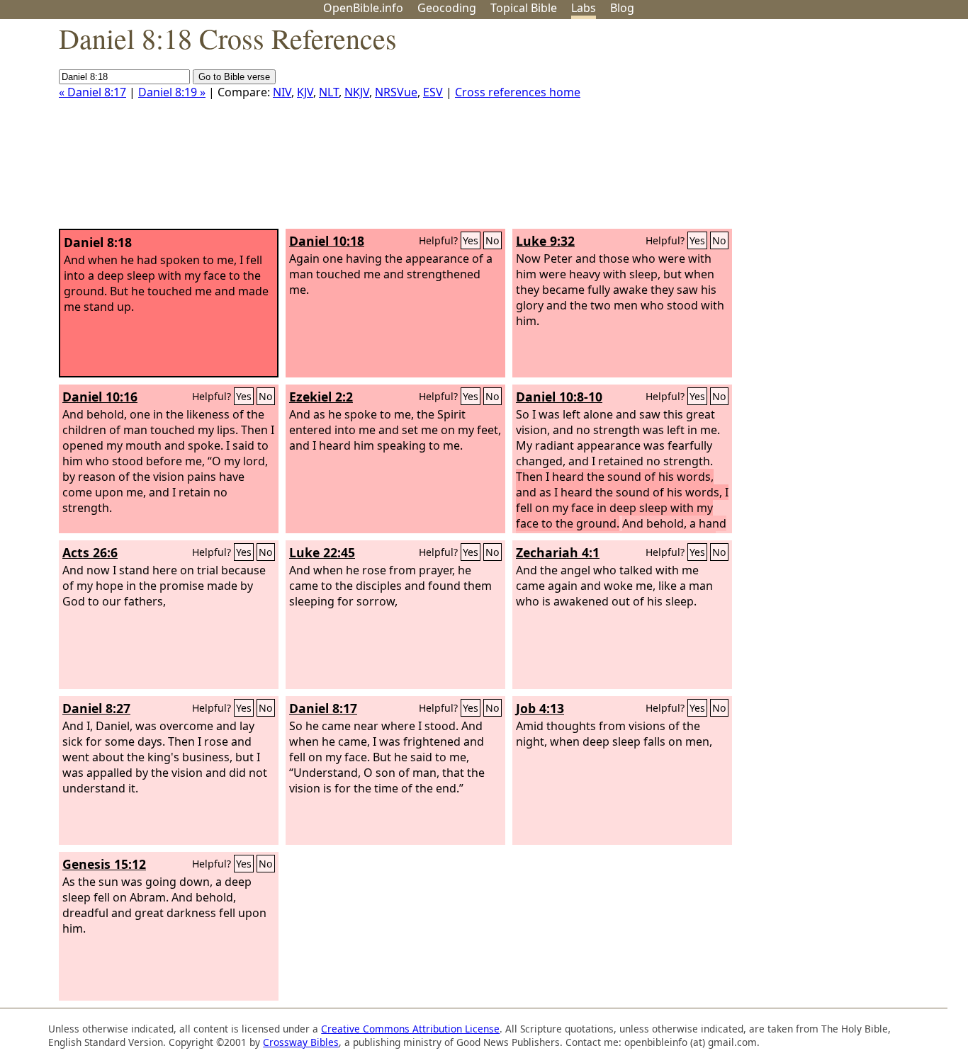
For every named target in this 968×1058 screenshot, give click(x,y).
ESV (433, 92)
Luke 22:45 (322, 552)
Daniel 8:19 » (172, 92)
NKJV (356, 92)
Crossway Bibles (301, 1042)
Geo (446, 8)
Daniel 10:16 (99, 396)
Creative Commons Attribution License (410, 1028)
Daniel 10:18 (326, 240)
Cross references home (517, 92)
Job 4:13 (540, 708)
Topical (523, 8)
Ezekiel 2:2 (321, 396)
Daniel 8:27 (96, 708)
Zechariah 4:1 (558, 552)
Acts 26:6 (90, 552)
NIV (282, 92)
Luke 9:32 (545, 240)
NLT (329, 92)
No (492, 240)
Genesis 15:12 (104, 863)
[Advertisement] (824, 129)
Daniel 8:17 (323, 708)
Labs (583, 8)
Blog (622, 8)
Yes (470, 240)
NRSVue (396, 92)
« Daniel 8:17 (92, 92)
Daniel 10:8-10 (559, 396)
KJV (305, 92)
